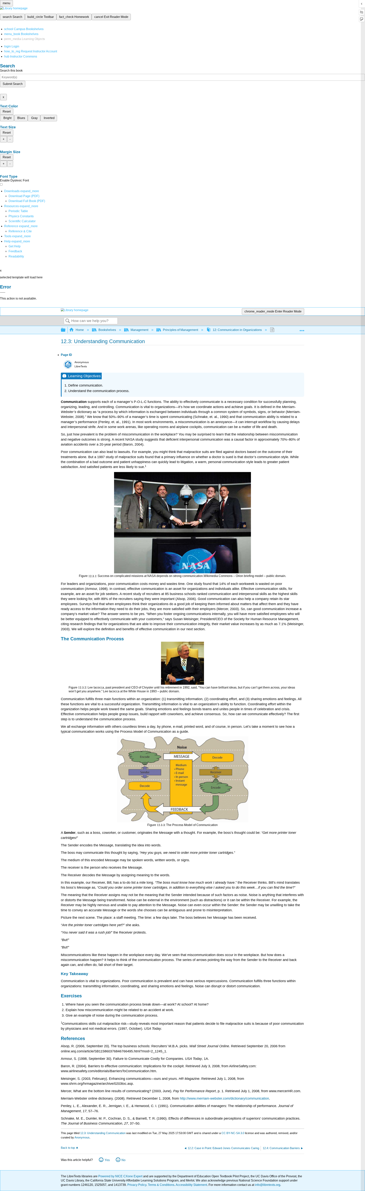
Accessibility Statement (191, 1184)
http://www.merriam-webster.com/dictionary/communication (224, 1098)
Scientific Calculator (22, 221)
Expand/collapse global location (302, 329)
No (123, 1160)
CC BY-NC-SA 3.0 (232, 1133)
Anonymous (82, 1137)
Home (80, 329)
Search (67, 321)
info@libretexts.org (267, 1184)
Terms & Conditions (161, 1184)
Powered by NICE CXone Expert (120, 1176)
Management (139, 329)
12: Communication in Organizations (237, 329)
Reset (7, 111)
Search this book (11, 70)
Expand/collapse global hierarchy (65, 330)
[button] (15, 251)
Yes (107, 1160)
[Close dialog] (2, 292)
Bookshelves (107, 329)
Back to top (68, 1147)
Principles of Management (180, 329)
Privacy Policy (136, 1184)
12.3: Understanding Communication (102, 1133)
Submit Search (13, 83)
